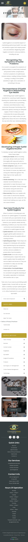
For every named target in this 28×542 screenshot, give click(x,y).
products (5, 362)
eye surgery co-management (11, 365)
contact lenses (7, 347)
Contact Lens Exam (14, 467)
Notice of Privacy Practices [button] (9, 321)
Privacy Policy (17, 535)
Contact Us (6, 329)
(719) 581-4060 (15, 483)
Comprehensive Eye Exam (14, 463)
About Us (5, 309)
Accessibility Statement (8, 535)
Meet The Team (7, 318)
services (5, 343)
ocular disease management (10, 369)
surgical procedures (8, 358)
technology (6, 373)
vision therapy (7, 339)
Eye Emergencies (14, 469)
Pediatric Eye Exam (14, 465)
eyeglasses (6, 351)
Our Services (6, 313)
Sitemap (23, 535)
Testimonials (6, 325)
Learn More (14, 389)
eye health (6, 354)
